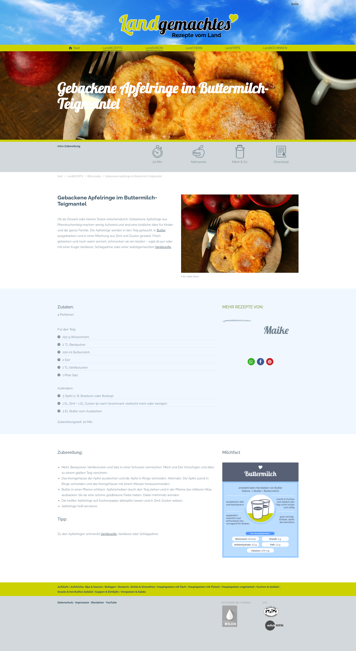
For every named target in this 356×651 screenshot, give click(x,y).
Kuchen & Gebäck (267, 586)
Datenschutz (65, 602)
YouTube (111, 602)
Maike (276, 330)
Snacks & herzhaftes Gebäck (75, 591)
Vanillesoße (163, 247)
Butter (161, 230)
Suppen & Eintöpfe (107, 591)
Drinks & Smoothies (143, 586)
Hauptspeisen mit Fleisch (204, 586)
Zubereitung (72, 146)
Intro (60, 146)
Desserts (123, 586)
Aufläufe (63, 586)
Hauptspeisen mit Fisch (171, 586)
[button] (251, 361)
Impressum (82, 602)
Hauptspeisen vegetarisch (238, 586)
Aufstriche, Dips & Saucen (86, 586)
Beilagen (110, 586)
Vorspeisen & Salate (133, 591)
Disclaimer (97, 602)
